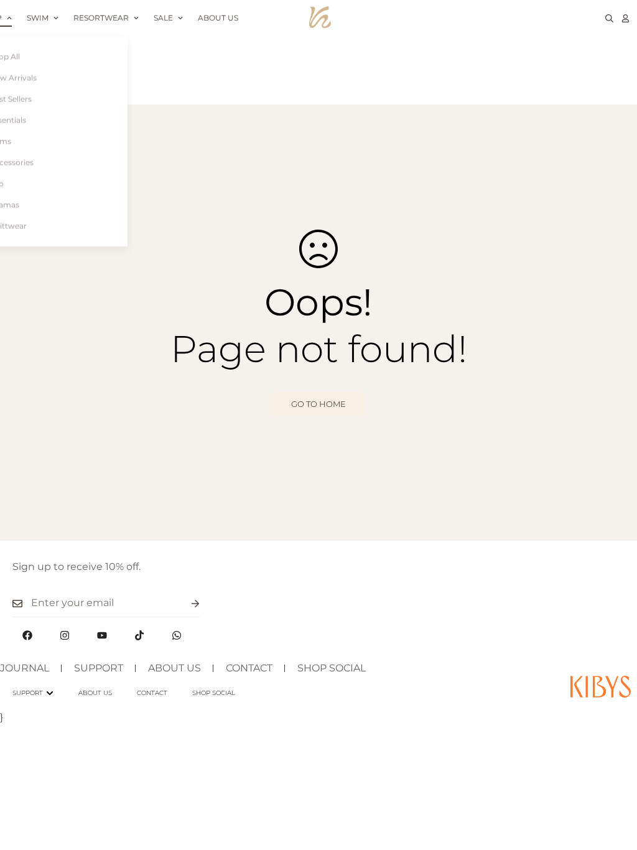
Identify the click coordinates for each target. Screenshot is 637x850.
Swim (38, 17)
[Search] (609, 18)
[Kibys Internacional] (320, 17)
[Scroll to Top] (612, 782)
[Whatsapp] (177, 635)
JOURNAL (24, 668)
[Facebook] (27, 635)
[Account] (625, 18)
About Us (218, 17)
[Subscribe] (185, 603)
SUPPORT (98, 668)
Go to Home (318, 404)
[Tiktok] (139, 635)
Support (27, 693)
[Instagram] (65, 635)
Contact (152, 693)
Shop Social (213, 693)
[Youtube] (102, 635)
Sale (163, 17)
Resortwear (101, 17)
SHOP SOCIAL (331, 668)
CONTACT (249, 668)
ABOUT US (174, 668)
